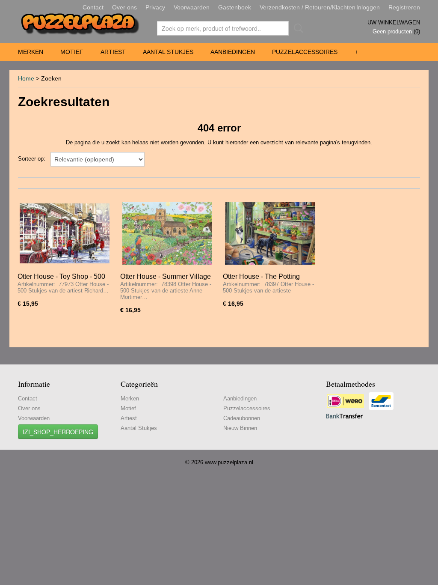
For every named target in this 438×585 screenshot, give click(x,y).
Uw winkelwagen (393, 22)
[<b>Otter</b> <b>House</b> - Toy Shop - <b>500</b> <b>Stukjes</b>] (65, 233)
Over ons (124, 7)
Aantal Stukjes (168, 51)
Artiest (113, 51)
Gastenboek (234, 7)
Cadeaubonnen (241, 418)
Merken (30, 51)
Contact (93, 7)
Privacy (155, 7)
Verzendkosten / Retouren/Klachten (307, 7)
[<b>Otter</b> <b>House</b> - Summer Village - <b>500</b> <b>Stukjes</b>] (167, 233)
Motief (71, 51)
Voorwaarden (192, 7)
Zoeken (296, 28)
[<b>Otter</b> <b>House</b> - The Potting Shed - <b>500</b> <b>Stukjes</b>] (270, 233)
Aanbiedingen (232, 51)
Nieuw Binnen (240, 428)
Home (26, 78)
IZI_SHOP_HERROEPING (58, 431)
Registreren (404, 7)
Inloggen (368, 7)
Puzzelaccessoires (304, 51)
